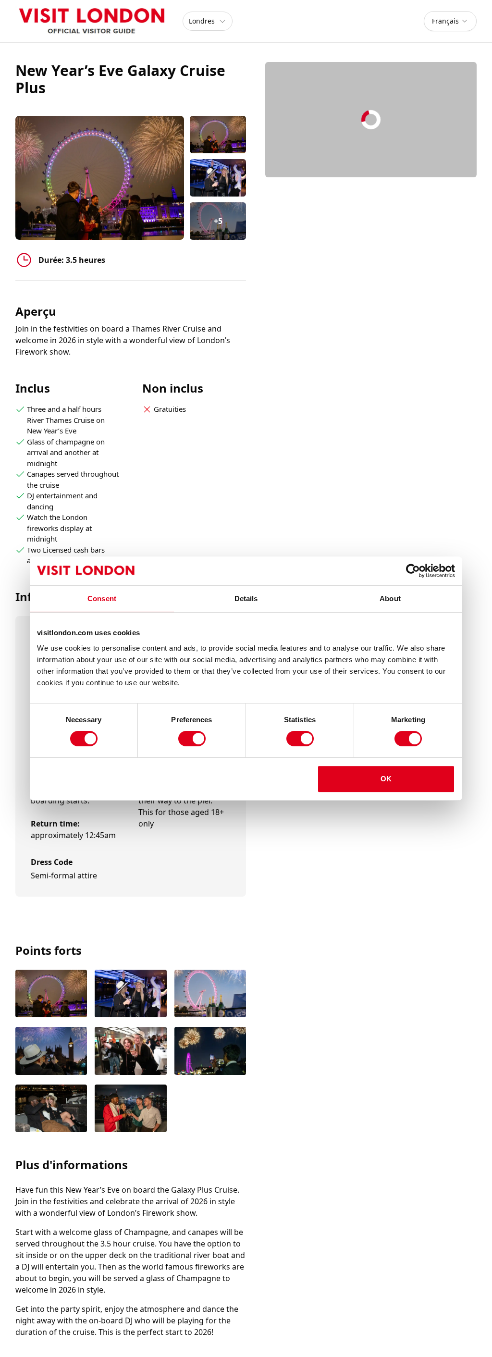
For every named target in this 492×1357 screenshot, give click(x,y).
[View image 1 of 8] (218, 134)
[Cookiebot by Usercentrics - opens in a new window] (413, 571)
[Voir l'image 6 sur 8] (210, 1052)
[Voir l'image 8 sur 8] (130, 1110)
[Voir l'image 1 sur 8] (51, 995)
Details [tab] (246, 598)
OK (386, 779)
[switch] (192, 738)
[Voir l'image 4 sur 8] (51, 1052)
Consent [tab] (101, 598)
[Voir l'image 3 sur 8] (210, 995)
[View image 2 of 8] (218, 178)
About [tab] (390, 598)
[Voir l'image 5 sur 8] (130, 1052)
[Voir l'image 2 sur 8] (130, 995)
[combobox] (450, 21)
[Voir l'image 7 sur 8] (51, 1110)
